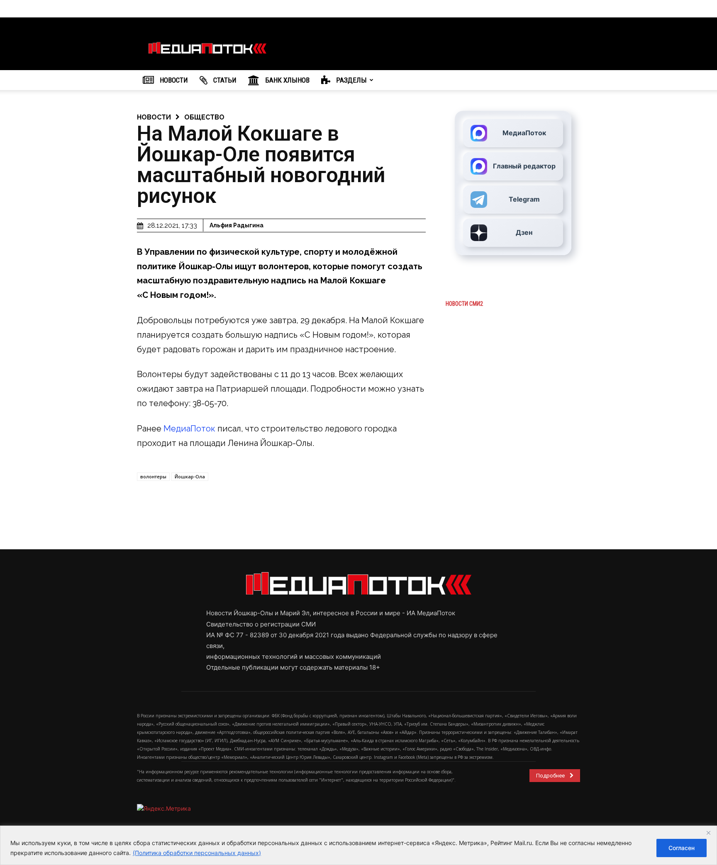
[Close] (708, 833)
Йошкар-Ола (190, 476)
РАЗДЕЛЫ (350, 80)
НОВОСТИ (173, 80)
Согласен (681, 847)
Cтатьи (224, 80)
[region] (358, 845)
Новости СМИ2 (464, 303)
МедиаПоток (189, 429)
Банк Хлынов (286, 80)
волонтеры (153, 476)
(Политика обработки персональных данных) (197, 852)
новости (154, 117)
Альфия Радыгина (236, 225)
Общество (204, 117)
